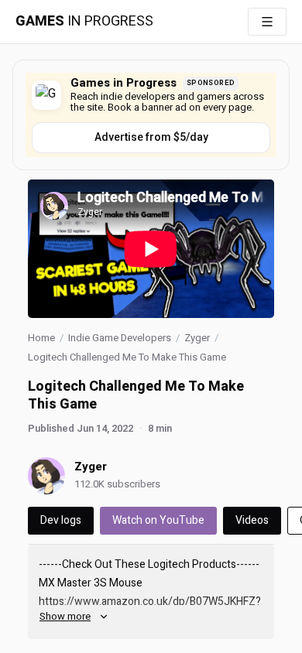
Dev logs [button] (60, 520)
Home (41, 337)
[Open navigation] (267, 22)
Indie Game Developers (119, 337)
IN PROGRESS (84, 21)
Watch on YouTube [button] (158, 520)
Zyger (197, 337)
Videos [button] (252, 520)
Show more (65, 616)
